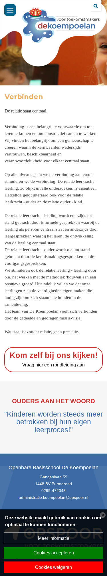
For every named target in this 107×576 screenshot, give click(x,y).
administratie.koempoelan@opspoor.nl (53, 497)
